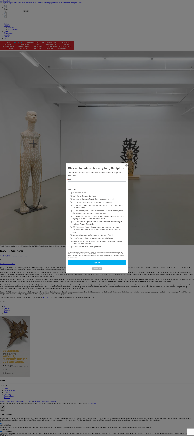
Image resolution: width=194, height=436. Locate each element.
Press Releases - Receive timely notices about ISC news (92, 238)
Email (70, 179)
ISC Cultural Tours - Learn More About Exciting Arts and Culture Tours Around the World (97, 206)
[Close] (126, 165)
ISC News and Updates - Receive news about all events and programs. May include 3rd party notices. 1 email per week (97, 211)
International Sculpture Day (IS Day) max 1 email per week (93, 199)
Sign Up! (97, 263)
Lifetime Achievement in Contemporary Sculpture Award (92, 235)
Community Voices (79, 193)
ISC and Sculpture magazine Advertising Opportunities (92, 202)
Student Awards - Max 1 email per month (86, 247)
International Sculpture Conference (84, 196)
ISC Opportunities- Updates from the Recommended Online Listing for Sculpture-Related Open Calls (97, 222)
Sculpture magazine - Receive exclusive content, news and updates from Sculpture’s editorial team (98, 242)
